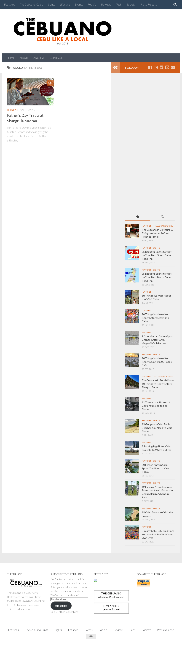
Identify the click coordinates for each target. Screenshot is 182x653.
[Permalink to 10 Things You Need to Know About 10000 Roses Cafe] (132, 360)
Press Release (148, 4)
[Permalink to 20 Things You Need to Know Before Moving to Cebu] (132, 316)
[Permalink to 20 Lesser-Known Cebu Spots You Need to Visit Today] (132, 466)
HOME (11, 57)
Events (79, 4)
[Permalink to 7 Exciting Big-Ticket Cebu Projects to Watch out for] (132, 448)
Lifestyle (65, 4)
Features (9, 4)
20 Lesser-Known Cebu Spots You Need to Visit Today (155, 468)
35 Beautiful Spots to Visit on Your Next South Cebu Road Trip (157, 255)
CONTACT (56, 57)
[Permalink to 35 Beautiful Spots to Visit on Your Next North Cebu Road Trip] (132, 275)
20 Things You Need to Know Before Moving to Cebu (155, 318)
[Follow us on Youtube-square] (167, 67)
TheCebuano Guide (31, 4)
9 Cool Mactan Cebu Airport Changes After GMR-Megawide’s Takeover (157, 340)
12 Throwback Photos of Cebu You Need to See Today (156, 406)
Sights (51, 4)
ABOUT (24, 57)
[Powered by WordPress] (19, 646)
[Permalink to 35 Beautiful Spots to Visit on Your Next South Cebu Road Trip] (132, 253)
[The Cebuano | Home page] (62, 31)
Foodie (92, 4)
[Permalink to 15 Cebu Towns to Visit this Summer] (132, 514)
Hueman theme (46, 645)
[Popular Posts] (137, 217)
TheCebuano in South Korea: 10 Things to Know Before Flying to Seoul (158, 384)
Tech (119, 4)
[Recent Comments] (162, 217)
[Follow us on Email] (173, 67)
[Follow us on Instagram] (156, 67)
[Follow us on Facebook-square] (150, 67)
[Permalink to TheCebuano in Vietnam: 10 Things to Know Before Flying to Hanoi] (132, 231)
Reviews (106, 4)
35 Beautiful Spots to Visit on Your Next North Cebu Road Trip (157, 277)
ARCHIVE (39, 57)
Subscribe (61, 605)
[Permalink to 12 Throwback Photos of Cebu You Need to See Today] (132, 404)
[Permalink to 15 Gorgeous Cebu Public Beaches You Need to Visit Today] (132, 426)
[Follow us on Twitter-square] (161, 67)
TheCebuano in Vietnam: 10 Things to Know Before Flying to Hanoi (157, 233)
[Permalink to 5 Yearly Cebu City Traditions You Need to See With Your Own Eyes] (132, 532)
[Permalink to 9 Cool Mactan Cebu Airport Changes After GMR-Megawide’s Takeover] (132, 338)
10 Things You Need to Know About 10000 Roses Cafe (157, 362)
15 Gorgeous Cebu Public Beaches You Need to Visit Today (157, 428)
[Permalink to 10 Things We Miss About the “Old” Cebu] (132, 297)
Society (131, 4)
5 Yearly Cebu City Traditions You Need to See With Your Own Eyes (158, 534)
